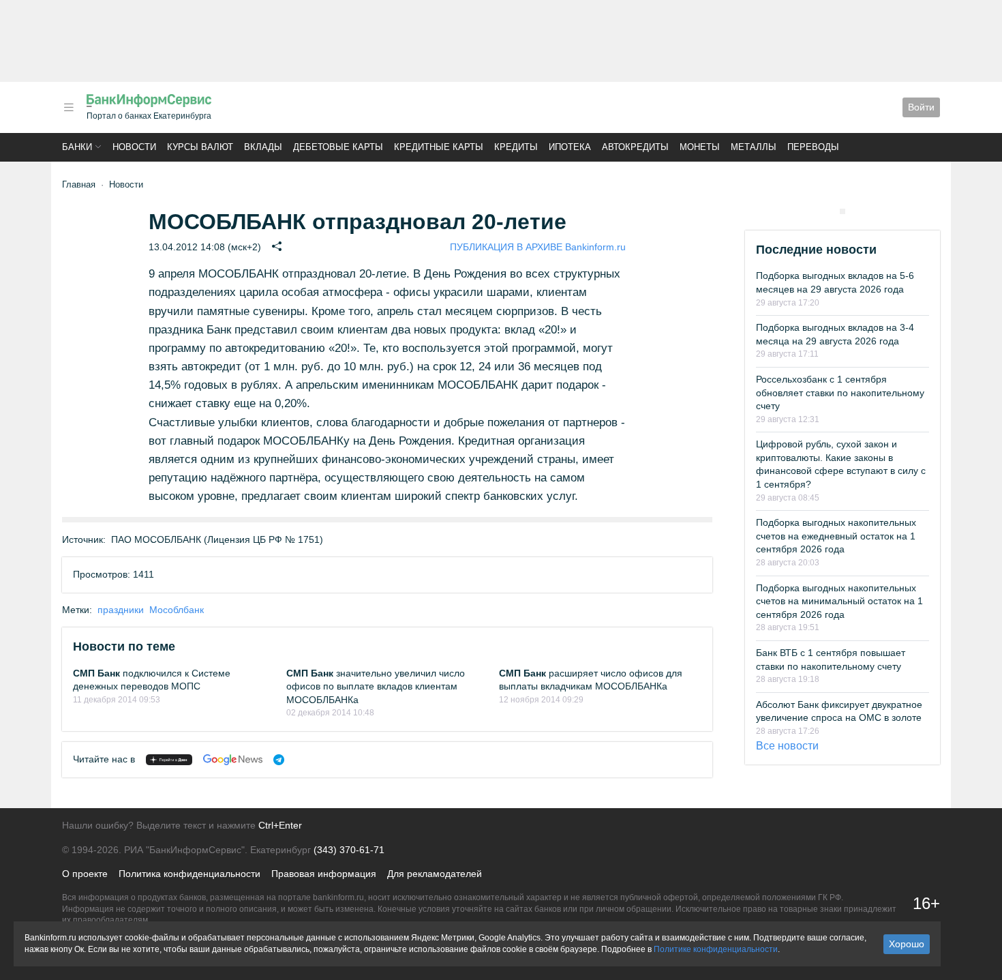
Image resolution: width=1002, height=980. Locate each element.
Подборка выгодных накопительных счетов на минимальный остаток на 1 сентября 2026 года (839, 601)
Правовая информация (323, 873)
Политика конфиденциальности (189, 873)
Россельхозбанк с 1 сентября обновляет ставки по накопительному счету (840, 392)
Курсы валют (200, 147)
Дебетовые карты (338, 147)
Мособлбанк (176, 609)
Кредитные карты (438, 147)
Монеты (700, 147)
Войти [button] (921, 107)
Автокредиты (635, 147)
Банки (77, 147)
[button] (69, 107)
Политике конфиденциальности (716, 949)
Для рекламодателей (434, 873)
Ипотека (570, 147)
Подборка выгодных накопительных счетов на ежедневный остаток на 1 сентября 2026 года (836, 535)
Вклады (263, 147)
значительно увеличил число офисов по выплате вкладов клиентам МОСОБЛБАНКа (375, 686)
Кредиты (516, 147)
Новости (134, 147)
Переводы (813, 147)
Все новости (787, 746)
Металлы (753, 147)
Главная (78, 184)
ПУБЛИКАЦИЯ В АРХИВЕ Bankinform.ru (538, 246)
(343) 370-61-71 (349, 849)
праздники (120, 609)
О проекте (85, 873)
